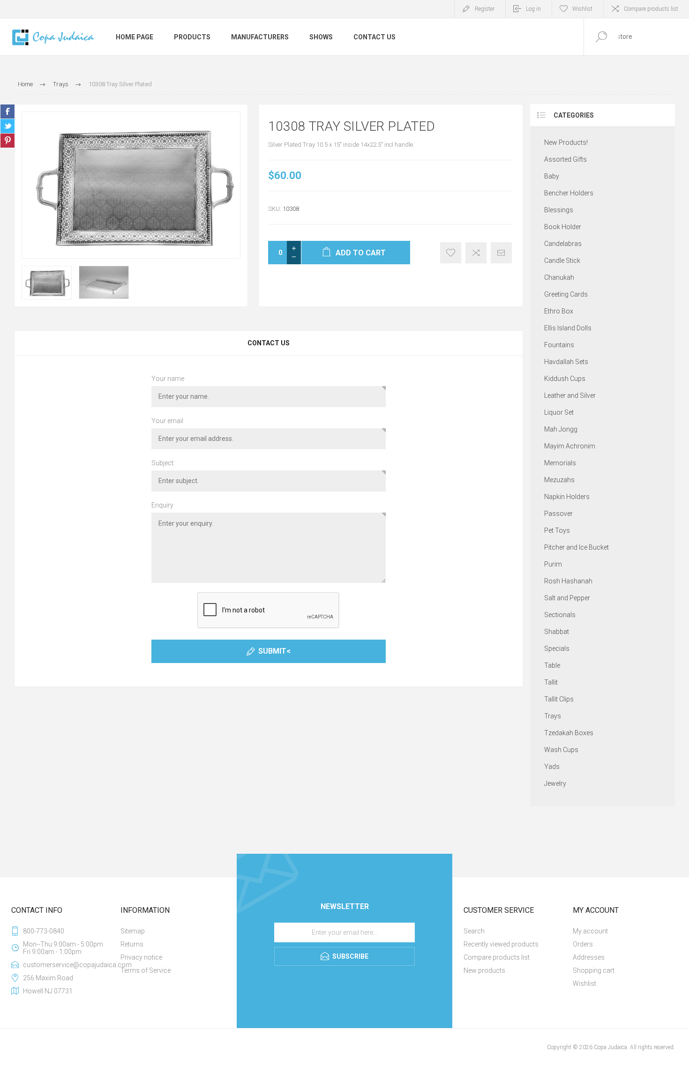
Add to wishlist (450, 252)
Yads (552, 766)
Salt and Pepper (567, 598)
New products (484, 970)
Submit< (274, 651)
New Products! (566, 142)
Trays (552, 716)
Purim (553, 564)
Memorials (560, 463)
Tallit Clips (559, 699)
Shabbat (556, 631)
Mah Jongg (560, 429)
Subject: (163, 463)
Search (474, 931)
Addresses (589, 957)
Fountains (559, 345)
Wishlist (584, 983)
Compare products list (651, 9)
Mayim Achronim (569, 446)
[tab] (268, 343)
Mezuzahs (559, 480)
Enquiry (162, 505)
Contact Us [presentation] (268, 343)
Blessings (558, 210)
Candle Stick (562, 260)
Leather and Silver (570, 395)
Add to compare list (476, 252)
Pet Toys (557, 530)
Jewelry (555, 783)
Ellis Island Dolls (568, 328)
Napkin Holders (567, 496)
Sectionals (560, 615)
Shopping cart (593, 970)
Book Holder (562, 227)
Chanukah (559, 277)
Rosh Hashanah (568, 581)
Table (552, 665)
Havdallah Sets (566, 361)
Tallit (551, 682)
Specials (556, 648)
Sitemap (132, 931)
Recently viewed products (501, 944)
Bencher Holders (568, 193)
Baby (551, 176)
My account (590, 931)
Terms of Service (145, 970)
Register (484, 9)
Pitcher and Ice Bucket (576, 547)
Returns (131, 944)
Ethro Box (558, 311)
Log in (533, 9)
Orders (583, 944)
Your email (167, 421)
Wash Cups (561, 749)
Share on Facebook (7, 111)
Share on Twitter (7, 126)
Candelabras (563, 243)
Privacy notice (141, 957)
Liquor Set (559, 412)
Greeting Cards (566, 294)
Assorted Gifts (565, 159)
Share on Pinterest (7, 141)
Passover (558, 513)
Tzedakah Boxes (568, 733)
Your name (167, 378)
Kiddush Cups (564, 378)
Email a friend (501, 252)
